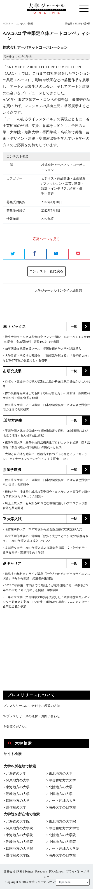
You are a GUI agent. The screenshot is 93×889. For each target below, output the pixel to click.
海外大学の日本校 (62, 807)
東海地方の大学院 (19, 835)
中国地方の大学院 (62, 842)
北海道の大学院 (18, 821)
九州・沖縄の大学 (62, 800)
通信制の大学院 (18, 855)
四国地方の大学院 (19, 848)
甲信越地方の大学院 (64, 828)
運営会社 (9, 871)
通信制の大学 (16, 807)
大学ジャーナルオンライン (46, 882)
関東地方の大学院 (19, 828)
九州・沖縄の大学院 (64, 848)
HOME (6, 23)
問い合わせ (56, 871)
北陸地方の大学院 (62, 835)
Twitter (29, 871)
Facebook (41, 871)
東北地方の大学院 (62, 821)
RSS (20, 871)
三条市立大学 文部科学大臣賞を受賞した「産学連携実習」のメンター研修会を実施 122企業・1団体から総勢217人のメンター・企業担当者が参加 (46, 601)
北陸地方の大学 (60, 787)
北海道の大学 (16, 773)
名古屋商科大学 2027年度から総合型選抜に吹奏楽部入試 (43, 529)
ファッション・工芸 (57, 183)
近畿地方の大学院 (19, 842)
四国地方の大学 (18, 800)
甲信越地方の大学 (62, 780)
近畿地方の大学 (18, 794)
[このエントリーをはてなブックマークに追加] (57, 254)
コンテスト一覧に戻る (46, 271)
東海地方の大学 (18, 787)
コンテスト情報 (24, 23)
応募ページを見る (46, 239)
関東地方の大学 (18, 780)
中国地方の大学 (60, 794)
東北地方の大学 (60, 773)
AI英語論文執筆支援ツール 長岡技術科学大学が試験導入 (43, 348)
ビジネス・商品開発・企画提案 (63, 178)
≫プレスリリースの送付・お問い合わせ (31, 716)
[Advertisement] (37, 653)
